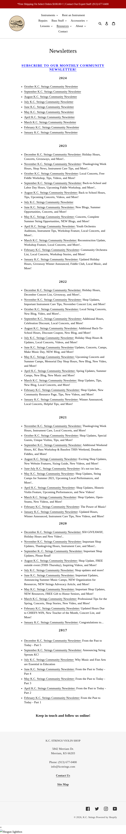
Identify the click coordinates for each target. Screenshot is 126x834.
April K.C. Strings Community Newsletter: (49, 226)
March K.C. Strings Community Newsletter (50, 122)
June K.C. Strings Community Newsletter (49, 107)
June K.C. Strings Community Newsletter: (49, 207)
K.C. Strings (89, 817)
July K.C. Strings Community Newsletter (48, 101)
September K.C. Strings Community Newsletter (52, 91)
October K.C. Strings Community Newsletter (51, 86)
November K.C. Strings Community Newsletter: (53, 299)
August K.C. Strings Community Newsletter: (51, 192)
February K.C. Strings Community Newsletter (51, 127)
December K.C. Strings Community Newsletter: (52, 154)
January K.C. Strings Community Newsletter (51, 132)
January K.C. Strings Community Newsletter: (51, 259)
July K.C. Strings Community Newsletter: (49, 337)
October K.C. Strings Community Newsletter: (51, 309)
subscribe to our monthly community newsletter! (62, 67)
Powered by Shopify (106, 817)
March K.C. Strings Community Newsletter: (50, 240)
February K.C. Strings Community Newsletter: (52, 390)
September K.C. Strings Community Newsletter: (53, 183)
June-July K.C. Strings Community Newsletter (52, 468)
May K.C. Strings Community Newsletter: (49, 216)
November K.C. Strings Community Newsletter (52, 164)
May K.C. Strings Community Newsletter (49, 112)
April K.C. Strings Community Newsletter (49, 117)
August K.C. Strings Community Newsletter (50, 96)
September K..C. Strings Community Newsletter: (53, 551)
